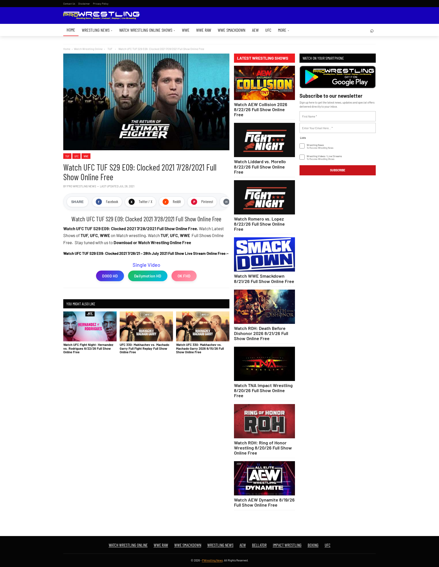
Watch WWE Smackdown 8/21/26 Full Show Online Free (264, 278)
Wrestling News (97, 30)
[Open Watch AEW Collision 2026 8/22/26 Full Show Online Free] (264, 83)
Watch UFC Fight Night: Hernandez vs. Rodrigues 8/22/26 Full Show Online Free (88, 348)
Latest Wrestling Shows (262, 58)
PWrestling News (212, 560)
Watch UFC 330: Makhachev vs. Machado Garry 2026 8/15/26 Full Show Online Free (200, 348)
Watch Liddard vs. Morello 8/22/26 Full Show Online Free (260, 166)
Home (71, 29)
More (283, 30)
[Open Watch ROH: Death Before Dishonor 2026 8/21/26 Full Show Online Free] (264, 307)
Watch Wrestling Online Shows (147, 30)
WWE (186, 30)
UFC (268, 30)
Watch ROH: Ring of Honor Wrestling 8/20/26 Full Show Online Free (263, 448)
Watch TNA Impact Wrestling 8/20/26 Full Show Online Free (263, 390)
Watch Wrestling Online (88, 49)
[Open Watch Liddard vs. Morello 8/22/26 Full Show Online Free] (264, 140)
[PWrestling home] (101, 16)
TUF (67, 156)
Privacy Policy (100, 3)
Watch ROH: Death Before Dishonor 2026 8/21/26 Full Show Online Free (261, 333)
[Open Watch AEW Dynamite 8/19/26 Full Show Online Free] (264, 478)
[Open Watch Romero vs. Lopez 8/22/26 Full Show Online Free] (264, 197)
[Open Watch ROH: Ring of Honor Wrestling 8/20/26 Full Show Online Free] (264, 421)
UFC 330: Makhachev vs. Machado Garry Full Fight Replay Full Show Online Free (144, 348)
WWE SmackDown (231, 30)
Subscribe (337, 170)
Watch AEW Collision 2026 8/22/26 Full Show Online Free (260, 109)
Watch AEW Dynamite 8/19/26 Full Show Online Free (264, 502)
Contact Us (69, 3)
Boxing (313, 544)
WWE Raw (203, 30)
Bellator (259, 544)
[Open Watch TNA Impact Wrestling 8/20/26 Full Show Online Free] (264, 364)
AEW (255, 30)
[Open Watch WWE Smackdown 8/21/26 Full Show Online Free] (264, 254)
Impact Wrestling (287, 544)
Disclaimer (84, 3)
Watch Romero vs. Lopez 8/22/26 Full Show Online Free (259, 224)
